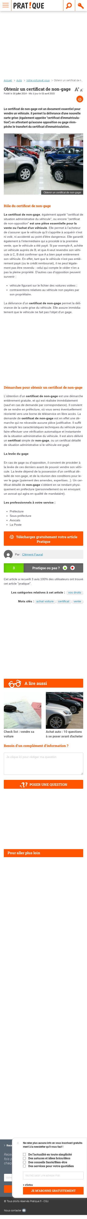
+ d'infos (28, 1185)
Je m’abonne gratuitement (53, 1191)
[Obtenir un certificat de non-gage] (43, 164)
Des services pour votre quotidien (51, 1166)
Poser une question (48, 784)
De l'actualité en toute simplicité (50, 1154)
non (72, 568)
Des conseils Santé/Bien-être (47, 1162)
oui (65, 568)
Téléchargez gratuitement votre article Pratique (46, 539)
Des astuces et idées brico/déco (49, 1158)
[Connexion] (81, 5)
